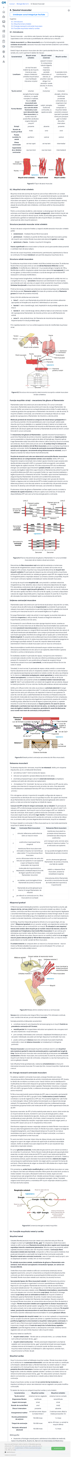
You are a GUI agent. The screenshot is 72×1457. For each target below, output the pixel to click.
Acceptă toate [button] (58, 1448)
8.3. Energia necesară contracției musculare (26, 26)
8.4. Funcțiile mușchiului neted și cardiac (25, 28)
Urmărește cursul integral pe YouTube (29, 14)
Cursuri (12, 4)
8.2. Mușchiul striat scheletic (21, 24)
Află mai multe (12, 1450)
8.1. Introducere (17, 22)
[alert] (35, 1449)
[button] (24, 1452)
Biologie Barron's (23, 4)
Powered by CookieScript (10, 1455)
